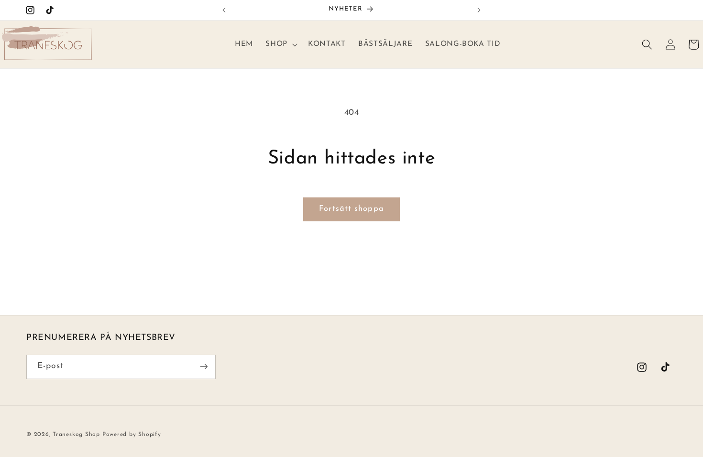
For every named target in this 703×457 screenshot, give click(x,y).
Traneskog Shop (76, 434)
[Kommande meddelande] (479, 10)
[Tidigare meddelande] (224, 10)
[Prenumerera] (203, 366)
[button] (280, 44)
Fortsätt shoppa (351, 209)
